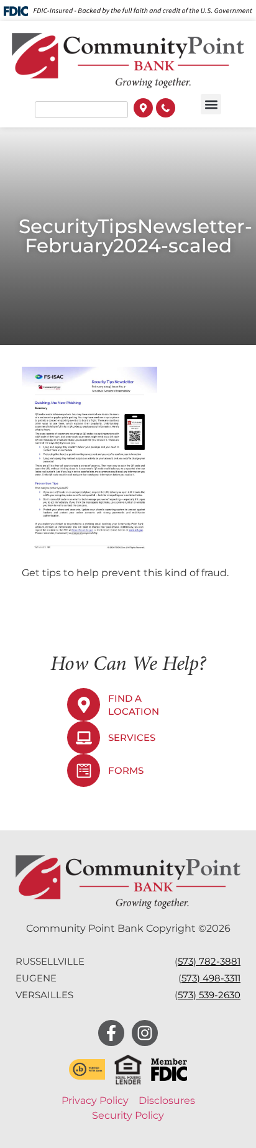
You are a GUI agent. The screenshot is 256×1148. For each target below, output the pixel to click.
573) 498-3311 (210, 978)
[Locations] (143, 109)
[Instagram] (145, 1033)
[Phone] (165, 109)
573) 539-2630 (209, 995)
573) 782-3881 (209, 961)
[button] (211, 104)
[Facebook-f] (111, 1033)
